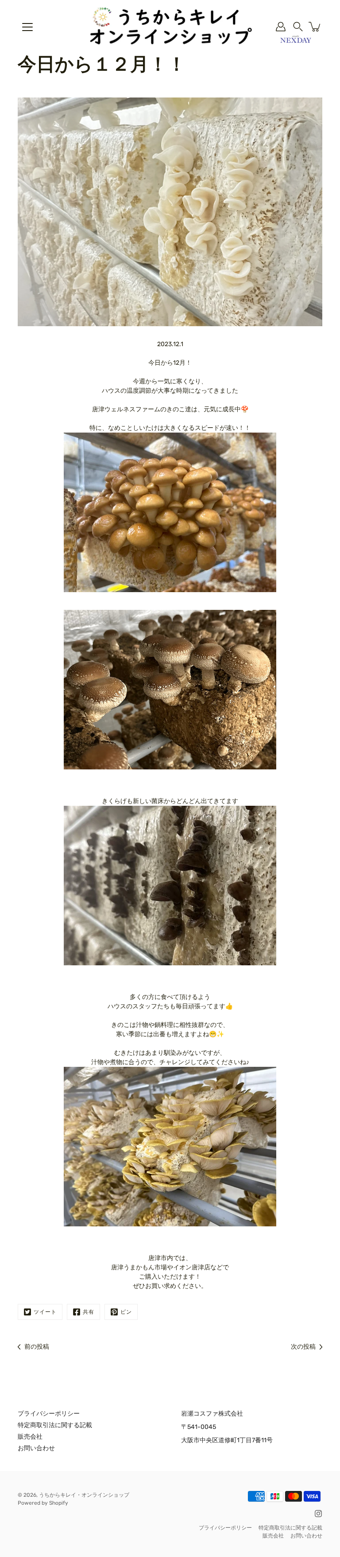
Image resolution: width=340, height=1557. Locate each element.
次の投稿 (303, 1346)
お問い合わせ (36, 1448)
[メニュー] (27, 27)
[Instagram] (318, 1513)
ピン (126, 1312)
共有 (88, 1312)
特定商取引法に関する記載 (55, 1425)
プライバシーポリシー (49, 1413)
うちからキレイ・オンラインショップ (84, 1495)
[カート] (315, 27)
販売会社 (30, 1436)
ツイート (45, 1312)
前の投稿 (36, 1346)
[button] (298, 26)
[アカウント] (281, 27)
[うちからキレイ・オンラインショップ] (170, 26)
